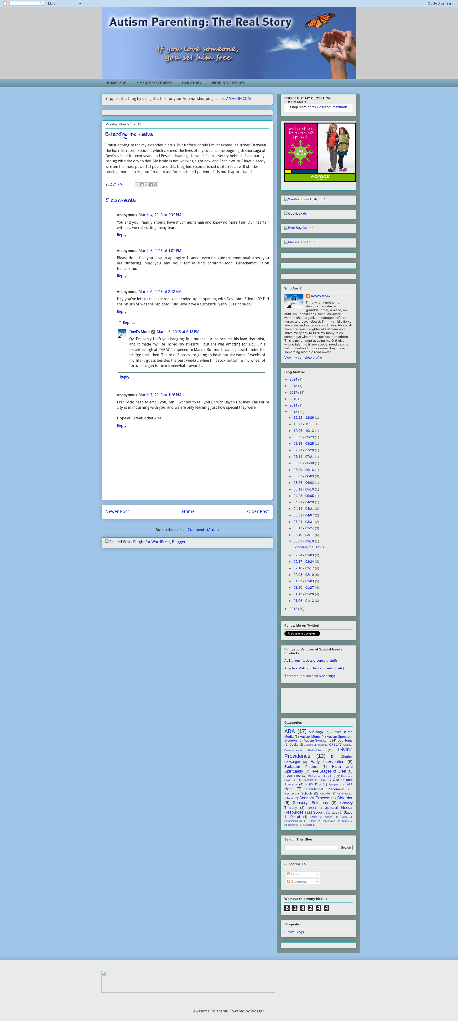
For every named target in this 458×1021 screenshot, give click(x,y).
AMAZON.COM (238, 98)
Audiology (316, 732)
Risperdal (342, 793)
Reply (121, 234)
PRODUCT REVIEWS (228, 82)
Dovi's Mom (139, 332)
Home (188, 511)
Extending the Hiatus (308, 547)
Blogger (257, 1011)
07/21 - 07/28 (304, 450)
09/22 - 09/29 (304, 437)
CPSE (333, 744)
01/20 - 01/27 (304, 587)
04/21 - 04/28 (304, 502)
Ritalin (288, 798)
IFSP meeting (305, 780)
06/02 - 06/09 (304, 476)
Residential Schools (298, 793)
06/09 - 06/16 (304, 470)
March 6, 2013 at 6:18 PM (178, 332)
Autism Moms (310, 736)
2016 (294, 399)
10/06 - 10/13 (304, 431)
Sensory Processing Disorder (326, 798)
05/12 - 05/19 (304, 489)
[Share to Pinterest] (155, 184)
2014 (294, 405)
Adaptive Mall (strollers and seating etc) (314, 668)
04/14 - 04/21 (304, 508)
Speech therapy (325, 812)
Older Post (258, 511)
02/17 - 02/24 (304, 561)
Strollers (307, 824)
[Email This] (137, 184)
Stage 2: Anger (321, 816)
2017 (294, 392)
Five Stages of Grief (328, 771)
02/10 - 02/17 (304, 568)
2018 (294, 386)
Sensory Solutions (310, 802)
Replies (129, 322)
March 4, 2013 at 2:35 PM (160, 215)
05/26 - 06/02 (304, 483)
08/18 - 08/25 (304, 443)
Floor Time (292, 776)
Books (294, 744)
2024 (294, 379)
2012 (294, 609)
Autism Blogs (294, 932)
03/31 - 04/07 (304, 515)
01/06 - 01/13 (304, 601)
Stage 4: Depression (322, 821)
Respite (324, 793)
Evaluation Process (300, 766)
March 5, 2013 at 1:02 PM (160, 250)
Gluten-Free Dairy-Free (322, 776)
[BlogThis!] (142, 184)
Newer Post (117, 511)
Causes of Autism (314, 744)
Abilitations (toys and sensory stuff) (310, 660)
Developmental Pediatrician (303, 750)
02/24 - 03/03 (304, 555)
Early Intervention (327, 761)
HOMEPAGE (116, 82)
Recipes (333, 784)
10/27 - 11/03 (304, 424)
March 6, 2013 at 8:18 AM (160, 291)
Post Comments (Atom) (199, 529)
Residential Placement (325, 789)
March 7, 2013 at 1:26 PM (160, 395)
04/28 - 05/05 (304, 496)
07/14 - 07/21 (304, 457)
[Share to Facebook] (151, 184)
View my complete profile (303, 357)
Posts (294, 874)
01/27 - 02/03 (304, 581)
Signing (311, 807)
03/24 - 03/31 (304, 522)
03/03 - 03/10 (304, 541)
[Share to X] (146, 184)
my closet (319, 106)
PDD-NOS (313, 784)
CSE (346, 744)
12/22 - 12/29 (304, 417)
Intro (323, 780)
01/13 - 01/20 (304, 594)
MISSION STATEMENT (154, 82)
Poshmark (339, 106)
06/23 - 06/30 (304, 463)
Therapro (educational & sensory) (309, 676)
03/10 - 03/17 (304, 535)
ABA (289, 731)
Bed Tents (345, 740)
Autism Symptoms (317, 740)
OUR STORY (192, 82)
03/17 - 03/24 (304, 528)
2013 (294, 412)
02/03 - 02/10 (304, 575)
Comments (298, 881)
